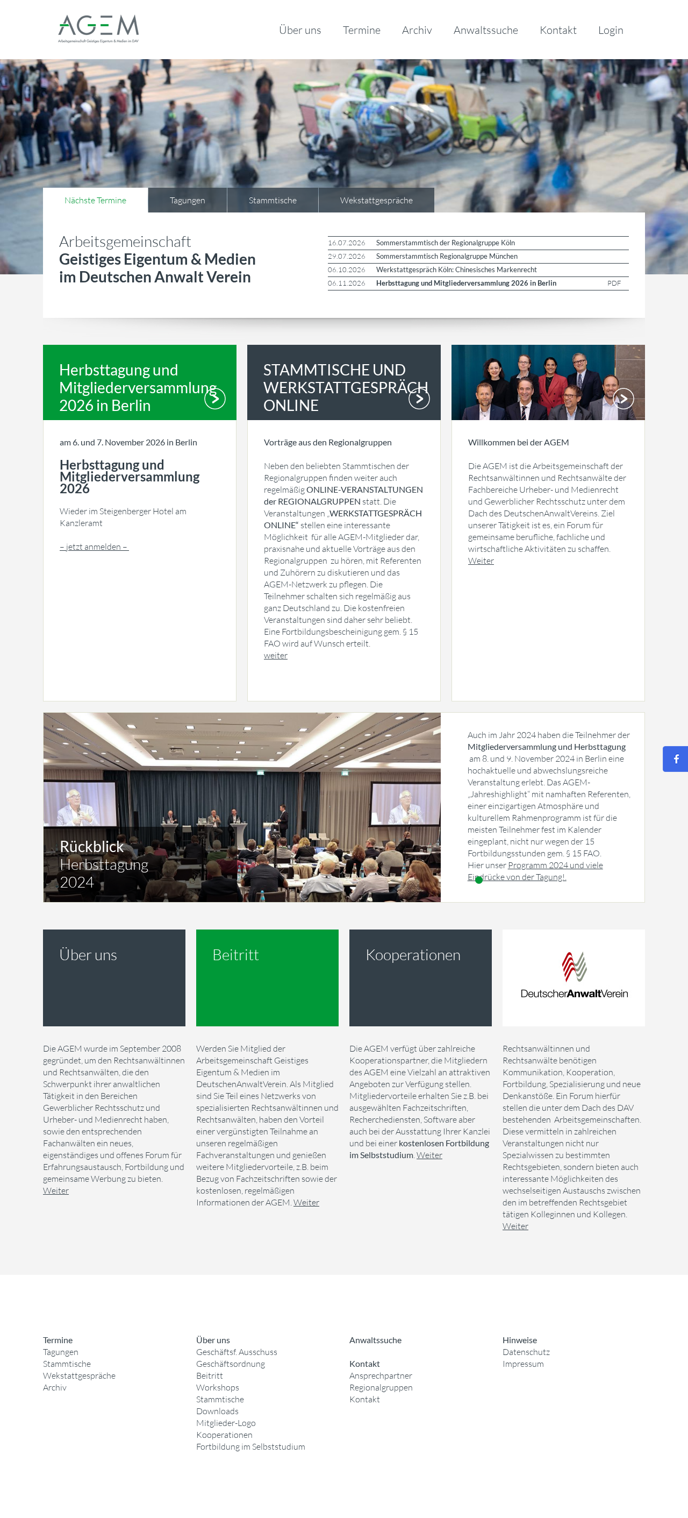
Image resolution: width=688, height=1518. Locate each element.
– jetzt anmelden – (94, 546)
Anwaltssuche (486, 30)
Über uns (300, 30)
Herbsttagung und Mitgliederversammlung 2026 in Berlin (466, 283)
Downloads (217, 1411)
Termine (362, 30)
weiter (276, 655)
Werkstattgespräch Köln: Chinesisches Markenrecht (456, 269)
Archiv (417, 30)
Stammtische (67, 1363)
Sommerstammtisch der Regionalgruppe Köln (445, 242)
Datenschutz (526, 1351)
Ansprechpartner (380, 1375)
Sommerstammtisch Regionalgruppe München (447, 256)
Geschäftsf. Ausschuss (236, 1351)
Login (611, 30)
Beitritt (209, 1375)
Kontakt (558, 30)
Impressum (523, 1363)
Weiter (481, 560)
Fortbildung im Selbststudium (250, 1446)
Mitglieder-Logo (226, 1422)
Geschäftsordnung (230, 1363)
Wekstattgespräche (79, 1375)
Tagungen (60, 1351)
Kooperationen (224, 1434)
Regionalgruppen (381, 1387)
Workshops (217, 1387)
